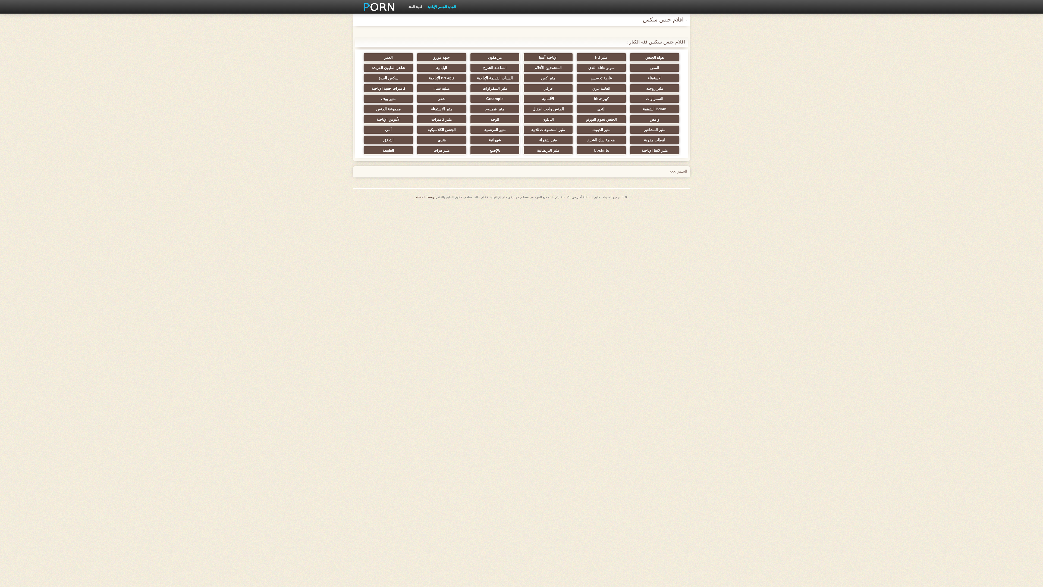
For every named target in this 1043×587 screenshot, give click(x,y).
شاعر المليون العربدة (388, 67)
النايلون (548, 119)
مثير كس (548, 78)
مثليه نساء (441, 88)
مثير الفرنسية (495, 129)
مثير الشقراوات (495, 88)
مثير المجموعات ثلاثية (548, 129)
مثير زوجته (654, 88)
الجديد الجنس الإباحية (442, 7)
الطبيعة (388, 150)
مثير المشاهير (654, 129)
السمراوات (654, 98)
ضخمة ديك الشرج (601, 140)
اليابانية (441, 67)
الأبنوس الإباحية (388, 119)
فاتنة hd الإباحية (441, 78)
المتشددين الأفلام (548, 67)
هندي (442, 140)
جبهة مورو (441, 57)
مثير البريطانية (548, 150)
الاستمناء (655, 78)
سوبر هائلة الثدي (601, 67)
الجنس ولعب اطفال (548, 109)
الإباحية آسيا (548, 57)
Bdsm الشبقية (654, 109)
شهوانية (495, 140)
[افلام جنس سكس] (377, 7)
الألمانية (548, 98)
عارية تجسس (601, 78)
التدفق (388, 140)
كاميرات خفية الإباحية (389, 88)
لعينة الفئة (415, 7)
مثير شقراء (548, 140)
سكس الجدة (388, 78)
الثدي (601, 109)
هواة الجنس (654, 57)
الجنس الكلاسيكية (442, 129)
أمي (388, 129)
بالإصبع (495, 150)
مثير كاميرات (441, 119)
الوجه (495, 119)
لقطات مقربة (654, 140)
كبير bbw (601, 98)
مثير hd (601, 57)
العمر (388, 57)
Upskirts (601, 150)
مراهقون (495, 57)
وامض (654, 119)
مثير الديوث (601, 129)
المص (654, 67)
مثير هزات (441, 150)
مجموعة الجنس (388, 109)
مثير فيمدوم (494, 109)
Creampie (495, 98)
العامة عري (601, 88)
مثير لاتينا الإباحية (655, 150)
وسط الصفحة (425, 197)
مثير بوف (388, 98)
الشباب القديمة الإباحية (495, 78)
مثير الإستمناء (442, 109)
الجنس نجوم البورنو (601, 119)
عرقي (548, 88)
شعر (441, 98)
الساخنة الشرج (495, 67)
